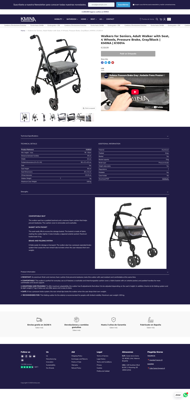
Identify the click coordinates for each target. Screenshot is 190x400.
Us (101, 19)
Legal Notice (101, 359)
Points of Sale (76, 362)
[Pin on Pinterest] (112, 62)
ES (169, 19)
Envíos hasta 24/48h (26, 25)
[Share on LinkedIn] (109, 62)
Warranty (74, 365)
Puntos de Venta (148, 19)
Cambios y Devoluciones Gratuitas (65, 25)
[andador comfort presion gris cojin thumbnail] (71, 117)
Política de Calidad (103, 371)
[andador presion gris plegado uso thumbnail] (90, 117)
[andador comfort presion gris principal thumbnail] (25, 117)
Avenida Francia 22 (156, 360)
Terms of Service (102, 356)
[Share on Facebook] (102, 62)
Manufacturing (51, 359)
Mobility (58, 19)
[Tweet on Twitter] (105, 62)
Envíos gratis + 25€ (43, 25)
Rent (93, 19)
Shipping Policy (76, 356)
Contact (110, 19)
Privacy (99, 365)
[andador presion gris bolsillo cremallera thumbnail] (80, 117)
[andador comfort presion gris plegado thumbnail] (43, 117)
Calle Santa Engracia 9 (157, 368)
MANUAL (165, 179)
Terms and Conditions (104, 362)
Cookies (99, 368)
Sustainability (50, 365)
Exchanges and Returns (79, 359)
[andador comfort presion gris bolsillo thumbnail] (34, 117)
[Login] (164, 19)
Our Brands (50, 368)
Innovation (49, 362)
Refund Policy (76, 368)
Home (83, 19)
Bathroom (72, 19)
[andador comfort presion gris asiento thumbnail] (62, 117)
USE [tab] (102, 68)
